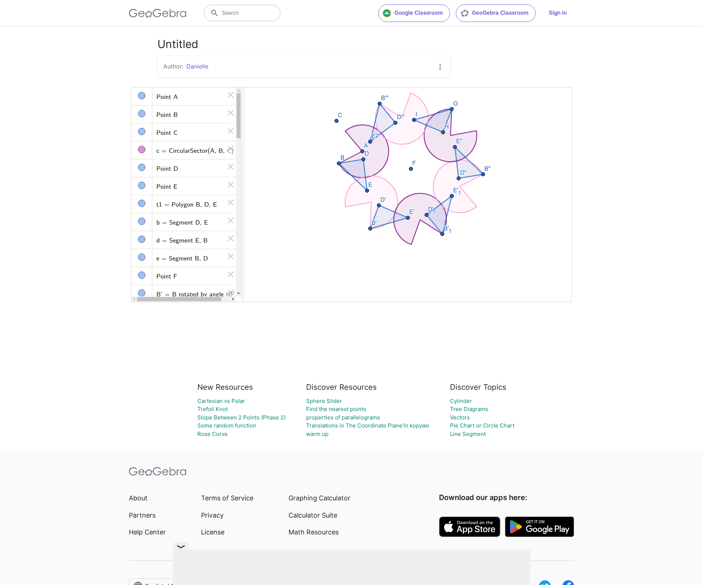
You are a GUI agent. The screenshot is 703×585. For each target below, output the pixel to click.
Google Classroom (418, 12)
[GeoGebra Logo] (157, 13)
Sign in (558, 12)
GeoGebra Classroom (500, 12)
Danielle (197, 66)
